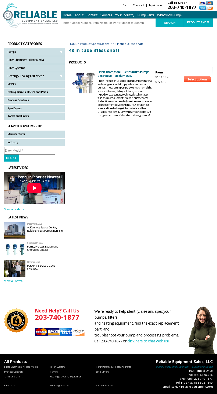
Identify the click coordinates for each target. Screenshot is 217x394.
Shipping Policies (59, 385)
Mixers (11, 84)
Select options (197, 79)
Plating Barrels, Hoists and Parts (27, 92)
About (79, 15)
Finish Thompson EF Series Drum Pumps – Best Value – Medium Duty (124, 74)
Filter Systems (16, 68)
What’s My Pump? (169, 15)
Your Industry (124, 15)
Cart (125, 5)
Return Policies (104, 385)
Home (67, 15)
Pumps (11, 52)
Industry (12, 142)
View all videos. (14, 209)
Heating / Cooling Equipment (25, 76)
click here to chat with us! (147, 340)
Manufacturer (16, 134)
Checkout (138, 5)
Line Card (9, 385)
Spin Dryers (14, 108)
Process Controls (18, 100)
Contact (91, 15)
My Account (155, 5)
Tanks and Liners (18, 116)
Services (106, 15)
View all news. (13, 281)
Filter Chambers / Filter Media (25, 60)
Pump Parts (145, 15)
